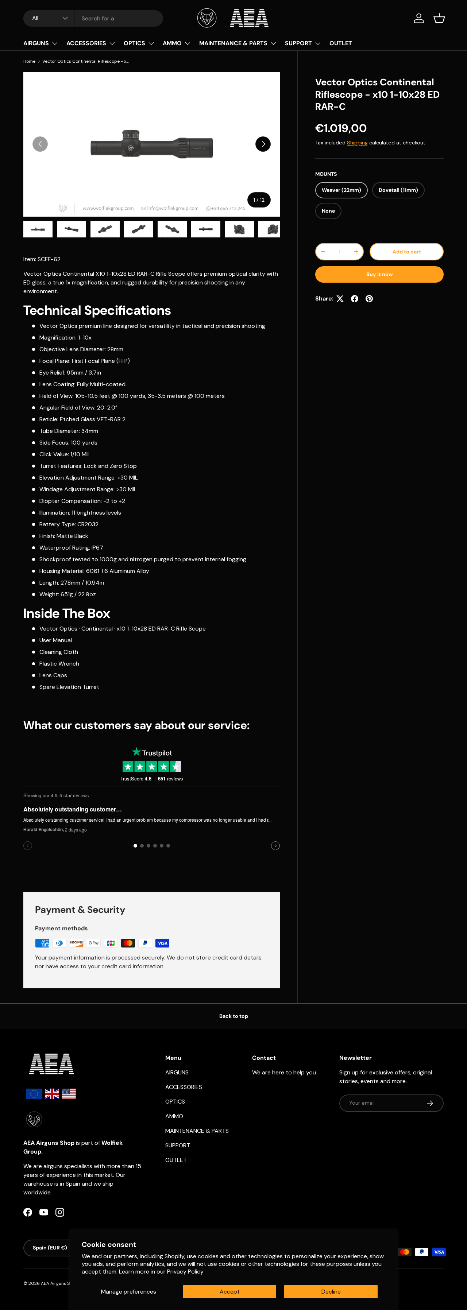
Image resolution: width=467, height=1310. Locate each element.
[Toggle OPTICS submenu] (151, 43)
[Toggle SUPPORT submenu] (317, 43)
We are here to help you (284, 1072)
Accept (230, 1291)
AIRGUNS (36, 43)
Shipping (357, 142)
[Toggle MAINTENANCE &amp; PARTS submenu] (273, 43)
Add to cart (407, 251)
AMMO (172, 43)
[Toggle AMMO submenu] (187, 43)
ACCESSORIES (86, 43)
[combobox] (93, 18)
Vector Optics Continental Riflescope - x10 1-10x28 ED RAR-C (86, 61)
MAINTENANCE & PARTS (233, 43)
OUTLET (340, 43)
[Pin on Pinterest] (369, 298)
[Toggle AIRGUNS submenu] (54, 43)
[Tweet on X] (340, 298)
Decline (331, 1291)
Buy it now (379, 274)
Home (29, 61)
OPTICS (134, 43)
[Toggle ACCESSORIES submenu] (112, 43)
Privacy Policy (185, 1271)
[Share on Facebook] (354, 298)
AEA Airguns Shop (59, 1283)
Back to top (233, 1016)
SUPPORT (298, 43)
